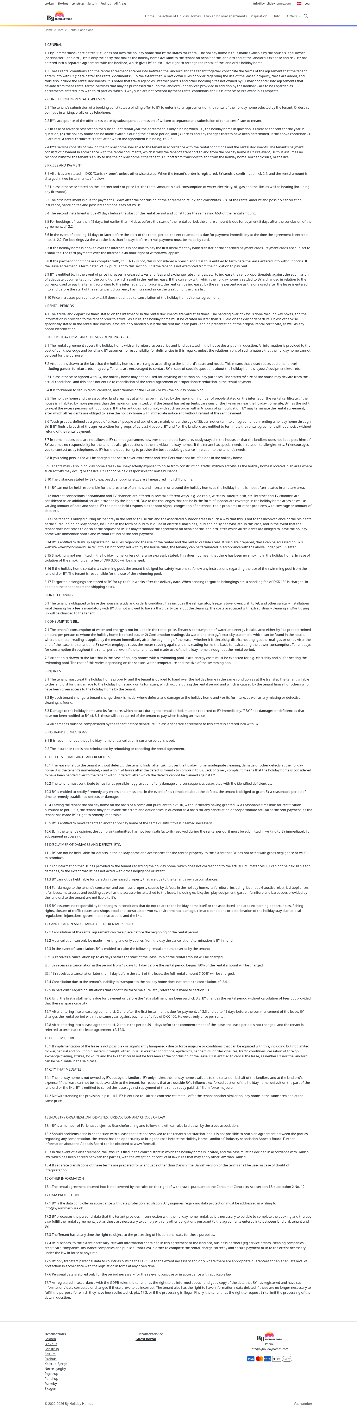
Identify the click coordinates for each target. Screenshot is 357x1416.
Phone (269, 1344)
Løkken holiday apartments (225, 16)
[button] (299, 3)
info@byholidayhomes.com (269, 1349)
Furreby (51, 1383)
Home (150, 16)
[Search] (306, 16)
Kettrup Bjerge (56, 1363)
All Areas (120, 3)
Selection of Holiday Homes (179, 16)
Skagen (50, 1388)
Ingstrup (51, 1373)
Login (308, 3)
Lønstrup (78, 3)
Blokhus (62, 3)
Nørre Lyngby (55, 1368)
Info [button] (277, 16)
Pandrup (51, 1378)
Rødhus (105, 3)
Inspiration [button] (259, 16)
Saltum (92, 3)
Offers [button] (292, 16)
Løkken (49, 3)
